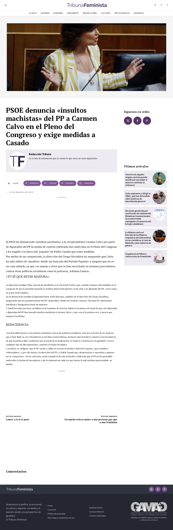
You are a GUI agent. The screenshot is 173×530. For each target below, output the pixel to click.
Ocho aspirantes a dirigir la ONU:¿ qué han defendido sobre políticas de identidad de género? (137, 197)
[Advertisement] (61, 218)
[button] (5, 5)
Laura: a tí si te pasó (17, 419)
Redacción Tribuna (40, 154)
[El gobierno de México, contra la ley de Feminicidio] (159, 257)
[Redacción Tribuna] (17, 161)
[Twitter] (155, 5)
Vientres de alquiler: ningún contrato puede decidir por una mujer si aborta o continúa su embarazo (136, 179)
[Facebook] (161, 5)
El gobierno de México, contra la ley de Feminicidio (138, 255)
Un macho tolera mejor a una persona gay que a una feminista (90, 421)
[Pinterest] (167, 5)
